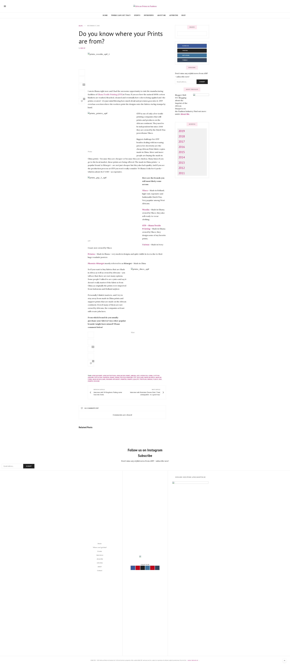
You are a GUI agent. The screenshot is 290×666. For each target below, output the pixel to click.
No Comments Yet (92, 408)
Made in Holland (99, 379)
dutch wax (98, 377)
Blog (80, 25)
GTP (134, 377)
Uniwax (149, 379)
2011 (181, 173)
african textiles (109, 375)
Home (105, 15)
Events (137, 15)
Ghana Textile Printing (124, 377)
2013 (181, 162)
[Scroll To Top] (285, 661)
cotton (156, 375)
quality (136, 379)
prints (129, 379)
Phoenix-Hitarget (113, 379)
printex (124, 379)
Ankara (133, 375)
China (150, 375)
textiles (143, 379)
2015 (181, 152)
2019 (181, 131)
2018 (181, 136)
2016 (181, 147)
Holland (140, 377)
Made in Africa (149, 377)
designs (91, 377)
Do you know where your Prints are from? (121, 37)
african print (97, 375)
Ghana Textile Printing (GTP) (110, 94)
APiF (138, 375)
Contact (99, 570)
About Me (161, 15)
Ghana (112, 377)
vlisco (155, 379)
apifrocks (144, 375)
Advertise (173, 15)
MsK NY (82, 48)
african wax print (123, 375)
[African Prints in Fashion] (145, 6)
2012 (181, 168)
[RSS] (281, 6)
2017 (181, 141)
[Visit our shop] (285, 6)
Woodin (96, 381)
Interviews (149, 15)
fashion (106, 377)
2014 (181, 157)
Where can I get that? (121, 15)
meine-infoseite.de (193, 660)
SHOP (183, 15)
